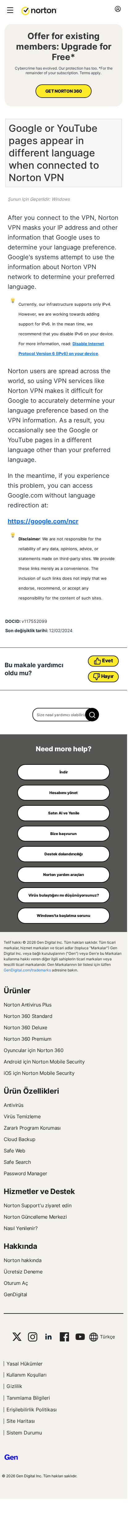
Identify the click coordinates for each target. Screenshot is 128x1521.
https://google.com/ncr (43, 521)
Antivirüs (13, 1105)
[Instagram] (32, 1336)
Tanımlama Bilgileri (28, 1398)
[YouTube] (80, 1336)
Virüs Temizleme (22, 1116)
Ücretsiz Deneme (23, 1272)
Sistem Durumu (24, 1433)
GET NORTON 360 (63, 91)
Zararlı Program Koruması (32, 1128)
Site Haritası (20, 1421)
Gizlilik (14, 1386)
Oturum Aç (16, 1283)
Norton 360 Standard (28, 1016)
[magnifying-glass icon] (92, 714)
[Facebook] (64, 1336)
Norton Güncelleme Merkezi (35, 1217)
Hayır (107, 676)
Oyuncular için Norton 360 (34, 1050)
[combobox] (63, 714)
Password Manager (25, 1173)
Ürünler (17, 990)
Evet (107, 660)
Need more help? (64, 749)
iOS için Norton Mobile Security (39, 1073)
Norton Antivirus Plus (28, 1005)
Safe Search (17, 1162)
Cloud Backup (19, 1139)
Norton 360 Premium (28, 1039)
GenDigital (15, 1294)
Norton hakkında (23, 1260)
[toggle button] (9, 11)
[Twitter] (17, 1337)
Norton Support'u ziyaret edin (37, 1205)
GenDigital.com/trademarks (27, 970)
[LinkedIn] (48, 1337)
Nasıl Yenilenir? (20, 1228)
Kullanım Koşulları (26, 1375)
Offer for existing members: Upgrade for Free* (63, 46)
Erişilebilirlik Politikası (31, 1409)
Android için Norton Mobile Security (44, 1062)
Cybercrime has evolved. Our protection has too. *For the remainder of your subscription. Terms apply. (64, 70)
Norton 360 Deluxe (25, 1027)
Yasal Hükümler (24, 1364)
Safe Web (14, 1151)
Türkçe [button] (107, 1337)
